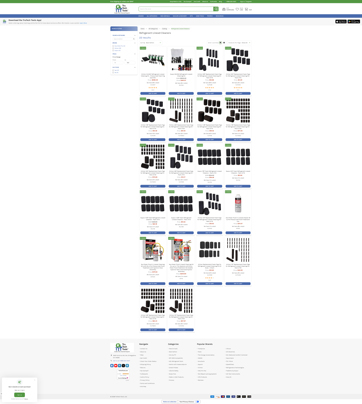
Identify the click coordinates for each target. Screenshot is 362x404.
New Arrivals (165, 16)
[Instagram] (119, 365)
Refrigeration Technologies (235, 367)
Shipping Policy (145, 364)
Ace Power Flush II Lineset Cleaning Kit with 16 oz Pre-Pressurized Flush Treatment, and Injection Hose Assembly (153, 266)
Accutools (201, 361)
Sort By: (142, 43)
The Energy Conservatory (206, 355)
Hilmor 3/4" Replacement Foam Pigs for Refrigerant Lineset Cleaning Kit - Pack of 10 (238, 76)
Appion (200, 364)
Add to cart (153, 93)
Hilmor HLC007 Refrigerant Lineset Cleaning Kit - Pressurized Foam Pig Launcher (153, 76)
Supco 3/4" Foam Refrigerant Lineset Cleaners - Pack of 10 (238, 172)
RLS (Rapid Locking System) (207, 374)
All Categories (152, 16)
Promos (210, 16)
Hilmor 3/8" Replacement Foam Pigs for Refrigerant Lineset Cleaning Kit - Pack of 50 (181, 126)
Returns (142, 367)
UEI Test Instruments (233, 374)
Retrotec (201, 380)
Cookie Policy (144, 377)
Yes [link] (117, 70)
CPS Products (202, 377)
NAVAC (200, 358)
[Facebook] (112, 365)
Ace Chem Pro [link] (120, 46)
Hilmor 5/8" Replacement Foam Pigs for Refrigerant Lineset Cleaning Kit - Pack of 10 (181, 173)
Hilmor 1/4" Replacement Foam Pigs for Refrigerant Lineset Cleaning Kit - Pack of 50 (238, 266)
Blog (220, 1)
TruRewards (144, 374)
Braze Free (172, 374)
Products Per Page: (235, 43)
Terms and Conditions (147, 383)
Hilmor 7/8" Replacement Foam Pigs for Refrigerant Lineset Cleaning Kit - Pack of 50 (238, 126)
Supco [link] (117, 50)
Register (249, 1)
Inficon (228, 348)
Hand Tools (200, 16)
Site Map (143, 386)
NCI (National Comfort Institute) (236, 355)
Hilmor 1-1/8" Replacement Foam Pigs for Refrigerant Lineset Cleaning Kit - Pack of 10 (209, 126)
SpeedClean (230, 364)
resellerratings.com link (123, 378)
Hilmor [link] (118, 48)
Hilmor (200, 367)
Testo (199, 352)
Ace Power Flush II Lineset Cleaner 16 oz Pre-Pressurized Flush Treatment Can (238, 219)
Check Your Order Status (148, 361)
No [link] (116, 72)
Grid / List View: (213, 43)
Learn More (83, 23)
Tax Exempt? (188, 1)
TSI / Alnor (229, 361)
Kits (191, 16)
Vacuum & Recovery (180, 16)
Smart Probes (173, 367)
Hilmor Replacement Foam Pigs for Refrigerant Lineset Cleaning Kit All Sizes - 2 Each (209, 266)
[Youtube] (115, 365)
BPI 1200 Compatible (176, 358)
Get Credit (197, 1)
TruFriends (213, 1)
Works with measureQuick (178, 364)
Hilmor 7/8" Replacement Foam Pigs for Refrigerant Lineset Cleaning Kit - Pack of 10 (153, 126)
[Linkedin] (127, 365)
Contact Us (143, 348)
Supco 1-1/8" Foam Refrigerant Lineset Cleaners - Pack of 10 (152, 218)
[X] (123, 365)
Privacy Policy (144, 380)
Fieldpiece (201, 348)
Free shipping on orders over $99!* (122, 1)
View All (228, 377)
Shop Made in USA (175, 1)
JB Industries (230, 352)
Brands (141, 16)
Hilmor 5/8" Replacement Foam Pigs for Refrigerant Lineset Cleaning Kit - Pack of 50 (153, 317)
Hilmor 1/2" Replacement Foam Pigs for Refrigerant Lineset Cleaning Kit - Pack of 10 (209, 219)
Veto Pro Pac (202, 371)
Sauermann (230, 358)
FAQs (141, 355)
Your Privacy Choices (186, 402)
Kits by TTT (172, 355)
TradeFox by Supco (232, 371)
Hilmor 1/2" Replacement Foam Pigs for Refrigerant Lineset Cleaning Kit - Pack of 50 (181, 317)
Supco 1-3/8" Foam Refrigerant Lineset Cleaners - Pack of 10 (181, 218)
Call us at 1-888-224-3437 (121, 361)
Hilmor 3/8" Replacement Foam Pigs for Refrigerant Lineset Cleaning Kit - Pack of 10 (209, 76)
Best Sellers (173, 352)
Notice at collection (169, 402)
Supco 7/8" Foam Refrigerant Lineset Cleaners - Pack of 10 (210, 172)
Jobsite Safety (173, 371)
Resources (220, 16)
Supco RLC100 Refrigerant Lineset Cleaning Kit (181, 75)
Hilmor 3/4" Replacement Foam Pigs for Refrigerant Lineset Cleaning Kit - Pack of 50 (153, 173)
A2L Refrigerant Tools (176, 361)
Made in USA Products (176, 377)
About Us (205, 1)
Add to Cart (181, 93)
